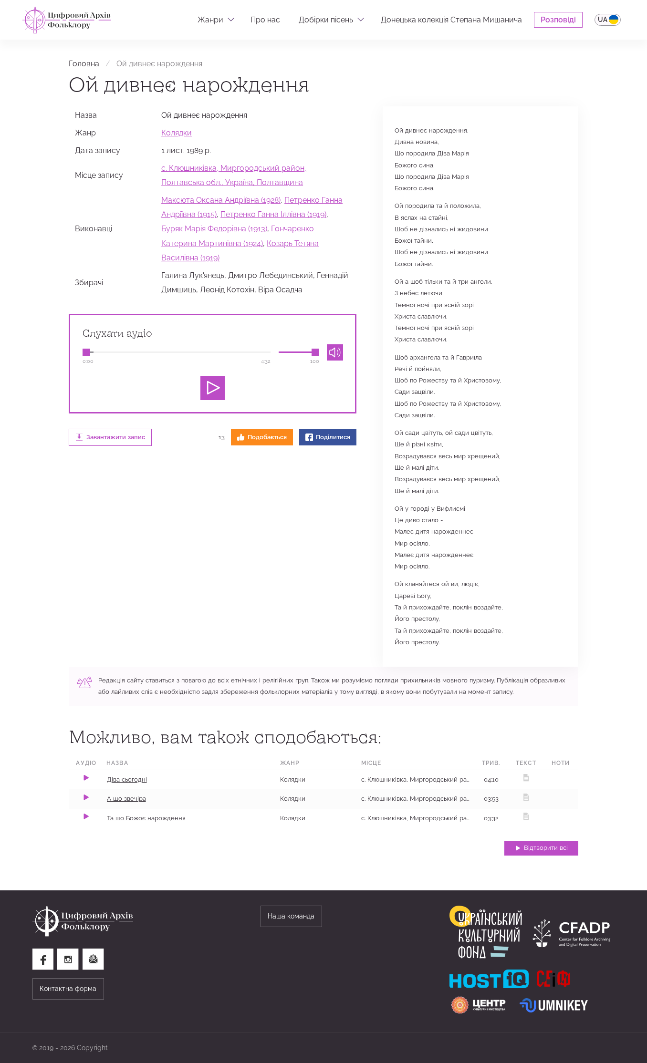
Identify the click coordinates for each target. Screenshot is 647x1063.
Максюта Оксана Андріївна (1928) (221, 200)
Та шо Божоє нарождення (146, 818)
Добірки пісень (326, 19)
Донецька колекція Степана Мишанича (451, 19)
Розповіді (558, 19)
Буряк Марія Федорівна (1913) (214, 228)
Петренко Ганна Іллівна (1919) (273, 214)
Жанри (210, 19)
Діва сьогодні (127, 779)
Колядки (176, 132)
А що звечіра (126, 798)
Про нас (265, 19)
